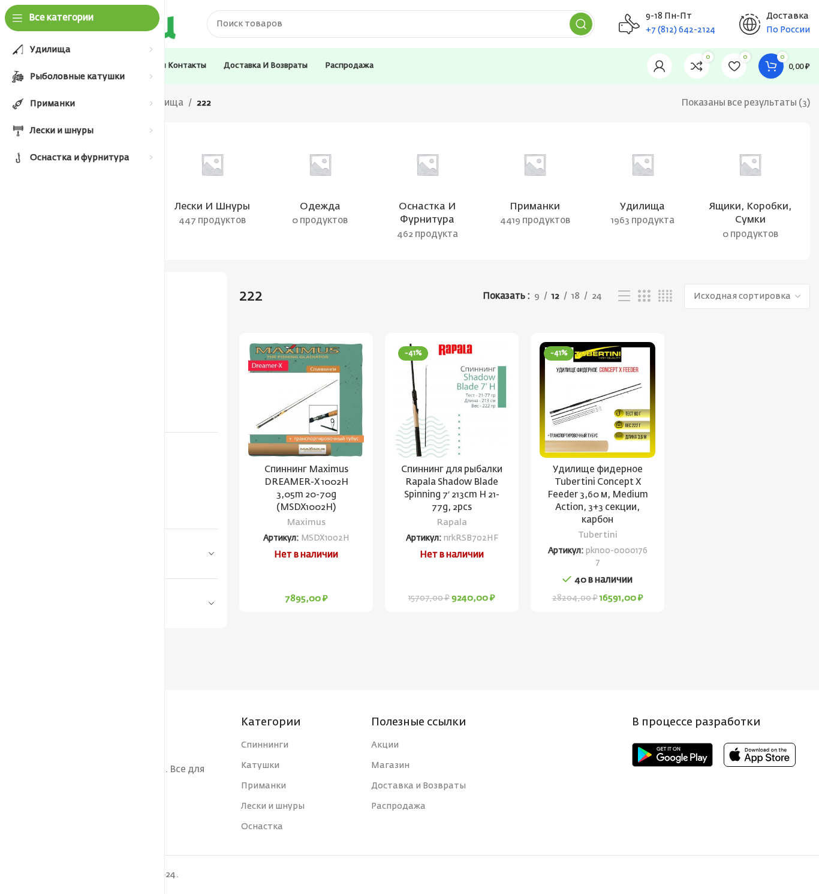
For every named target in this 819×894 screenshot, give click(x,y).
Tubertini (598, 535)
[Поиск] (581, 24)
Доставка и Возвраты (418, 786)
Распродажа (398, 806)
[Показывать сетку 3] (644, 296)
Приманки (263, 786)
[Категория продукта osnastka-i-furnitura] (427, 191)
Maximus (306, 522)
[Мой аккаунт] (659, 66)
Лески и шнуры (273, 806)
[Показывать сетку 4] (665, 296)
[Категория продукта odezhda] (320, 184)
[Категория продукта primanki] (535, 184)
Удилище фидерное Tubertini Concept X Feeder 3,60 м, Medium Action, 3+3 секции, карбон (597, 494)
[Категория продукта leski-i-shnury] (212, 184)
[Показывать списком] (624, 296)
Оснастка (262, 827)
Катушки (260, 765)
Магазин (390, 765)
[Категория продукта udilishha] (642, 184)
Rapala (452, 522)
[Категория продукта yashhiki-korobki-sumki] (750, 191)
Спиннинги (264, 745)
